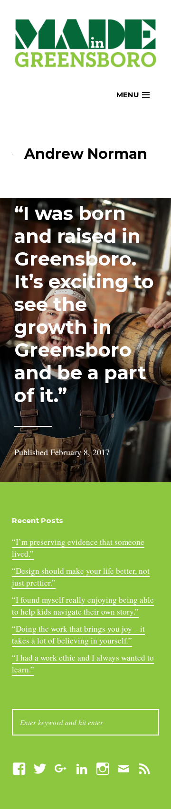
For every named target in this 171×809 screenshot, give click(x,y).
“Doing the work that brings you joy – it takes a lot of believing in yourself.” (78, 634)
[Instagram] (102, 767)
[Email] (123, 767)
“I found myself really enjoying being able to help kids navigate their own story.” (83, 605)
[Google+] (61, 767)
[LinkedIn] (82, 767)
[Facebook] (19, 767)
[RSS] (144, 767)
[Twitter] (40, 767)
